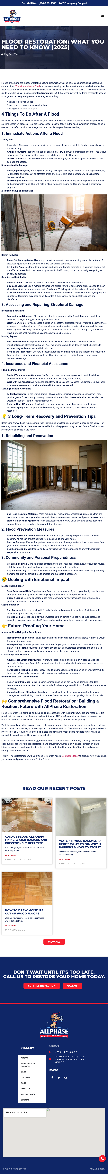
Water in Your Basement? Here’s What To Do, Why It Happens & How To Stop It (80, 844)
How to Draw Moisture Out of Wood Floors (24, 912)
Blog (23, 1072)
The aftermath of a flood (27, 86)
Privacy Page (28, 1094)
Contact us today (70, 756)
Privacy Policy (97, 1169)
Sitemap (25, 1100)
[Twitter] (59, 1077)
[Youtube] (65, 1077)
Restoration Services (28, 1064)
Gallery (25, 1077)
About (24, 1058)
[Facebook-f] (52, 1077)
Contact (25, 1088)
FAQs (23, 1083)
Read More (10, 855)
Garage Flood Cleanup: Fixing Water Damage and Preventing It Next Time (26, 840)
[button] (103, 16)
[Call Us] (102, 1158)
